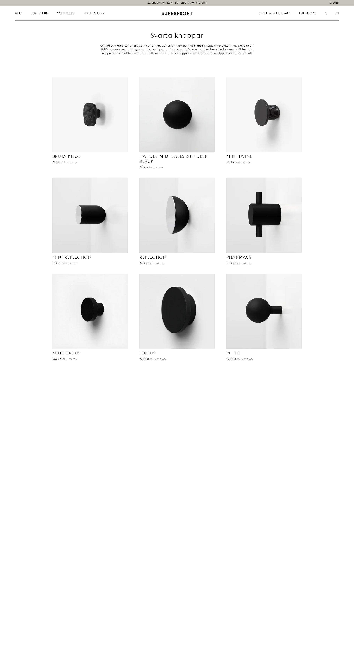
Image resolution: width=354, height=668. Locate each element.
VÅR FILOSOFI (66, 13)
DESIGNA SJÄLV (94, 13)
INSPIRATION (40, 13)
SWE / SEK (334, 3)
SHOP (19, 13)
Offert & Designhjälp (274, 13)
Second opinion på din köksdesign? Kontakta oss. (177, 3)
